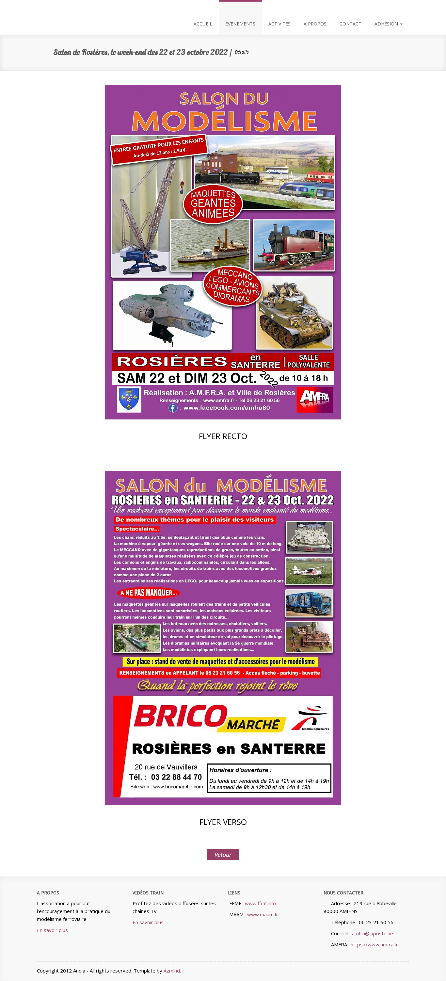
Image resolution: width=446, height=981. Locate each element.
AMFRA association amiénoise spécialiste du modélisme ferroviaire (42, 8)
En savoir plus (52, 930)
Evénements (240, 24)
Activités (279, 24)
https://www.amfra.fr (374, 944)
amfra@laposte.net (373, 933)
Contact (350, 24)
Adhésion (386, 24)
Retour (223, 854)
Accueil (203, 24)
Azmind (172, 970)
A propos (315, 24)
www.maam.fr (262, 914)
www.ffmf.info (260, 903)
